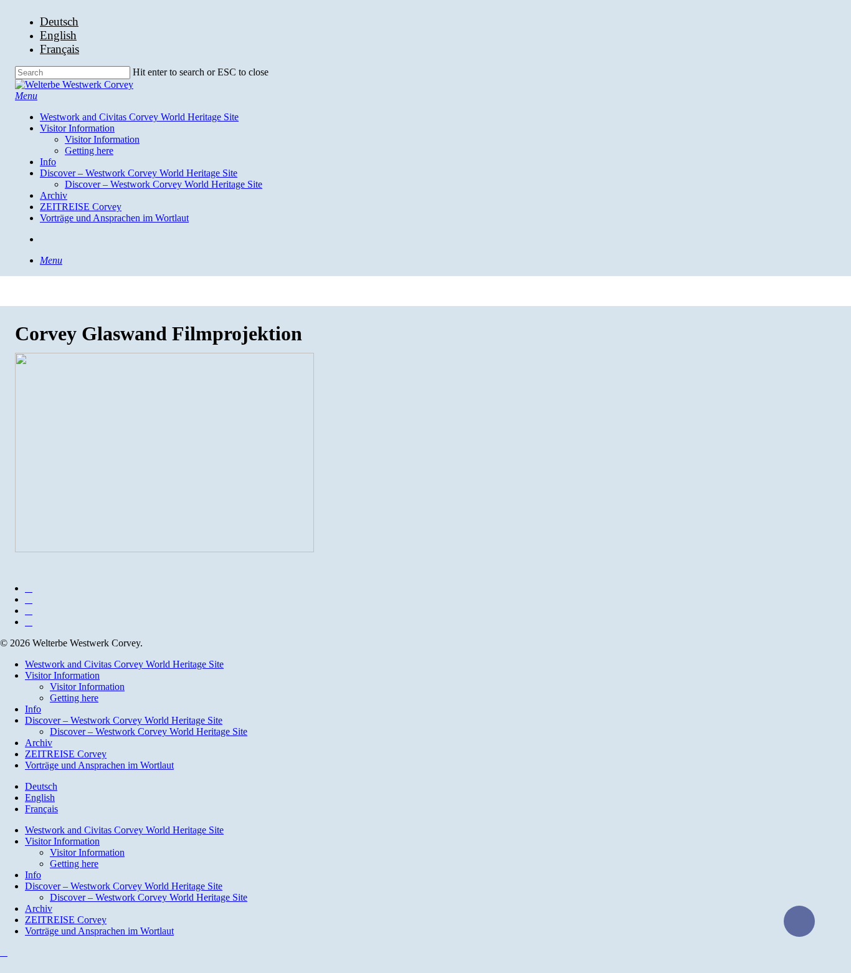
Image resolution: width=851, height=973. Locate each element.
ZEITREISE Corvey (66, 754)
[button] (26, 95)
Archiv (38, 742)
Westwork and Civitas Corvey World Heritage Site (124, 664)
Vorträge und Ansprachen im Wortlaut (99, 765)
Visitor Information (62, 675)
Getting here (74, 698)
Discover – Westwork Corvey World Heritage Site (123, 720)
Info (33, 709)
